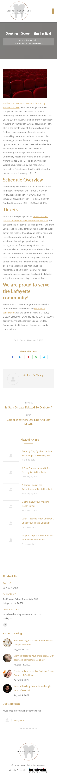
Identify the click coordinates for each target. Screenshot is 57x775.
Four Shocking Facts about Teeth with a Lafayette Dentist (33, 642)
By (19, 340)
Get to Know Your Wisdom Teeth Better (35, 503)
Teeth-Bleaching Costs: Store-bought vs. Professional (32, 688)
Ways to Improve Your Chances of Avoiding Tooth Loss (38, 537)
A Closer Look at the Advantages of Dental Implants (37, 486)
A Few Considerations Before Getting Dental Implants (36, 470)
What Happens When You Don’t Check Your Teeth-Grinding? (38, 520)
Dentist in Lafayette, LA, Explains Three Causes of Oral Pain (34, 672)
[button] (21, 728)
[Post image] (11, 456)
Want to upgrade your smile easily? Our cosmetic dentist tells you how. (34, 657)
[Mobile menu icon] (53, 11)
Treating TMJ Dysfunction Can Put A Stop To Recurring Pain (37, 453)
